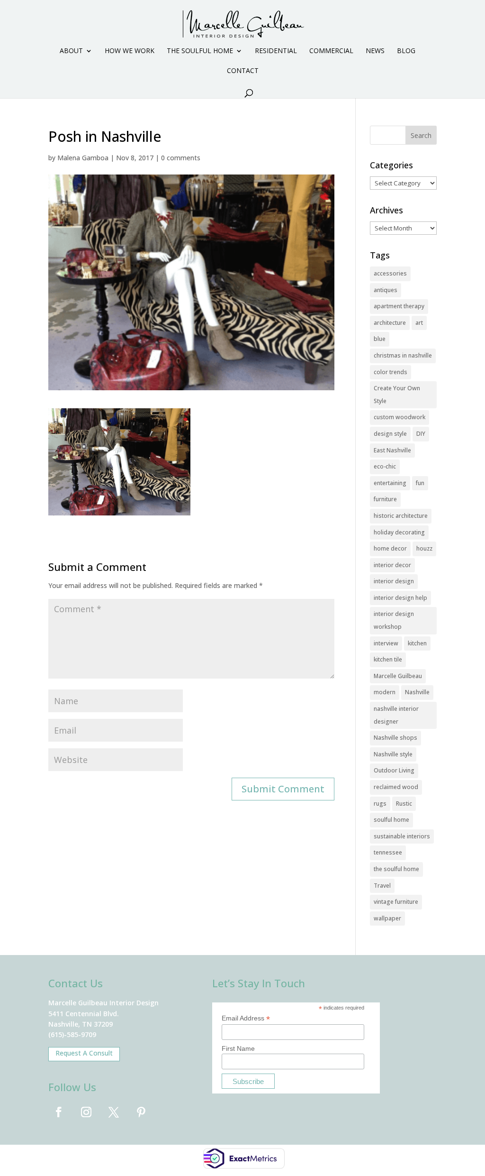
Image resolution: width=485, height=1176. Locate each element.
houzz (424, 548)
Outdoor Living (394, 770)
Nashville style (393, 754)
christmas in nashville (403, 355)
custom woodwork (399, 417)
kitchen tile (388, 659)
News (375, 51)
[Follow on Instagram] (86, 1112)
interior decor (392, 565)
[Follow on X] (113, 1112)
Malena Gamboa (82, 157)
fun (420, 483)
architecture (390, 323)
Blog (406, 51)
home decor (390, 548)
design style (390, 434)
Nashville (417, 692)
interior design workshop (394, 620)
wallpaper (387, 918)
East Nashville (392, 450)
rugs (380, 803)
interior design (394, 581)
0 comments (180, 157)
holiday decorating (399, 532)
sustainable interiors (402, 836)
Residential (276, 51)
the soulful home (396, 869)
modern (384, 692)
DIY (420, 434)
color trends (390, 372)
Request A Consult (84, 1052)
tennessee (388, 852)
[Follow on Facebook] (58, 1112)
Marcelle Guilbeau (398, 676)
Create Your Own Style (397, 394)
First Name (238, 1048)
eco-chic (385, 466)
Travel (382, 886)
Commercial (331, 51)
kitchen (417, 643)
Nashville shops (395, 738)
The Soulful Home (200, 51)
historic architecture (401, 516)
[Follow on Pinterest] (141, 1112)
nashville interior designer (396, 715)
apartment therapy (399, 306)
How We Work (129, 51)
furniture (385, 499)
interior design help (400, 598)
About (71, 51)
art (419, 323)
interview (386, 643)
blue (380, 339)
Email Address (246, 1018)
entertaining (390, 483)
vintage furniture (396, 902)
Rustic (404, 803)
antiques (385, 290)
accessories (390, 273)
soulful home (391, 820)
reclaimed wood (396, 787)
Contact (243, 71)
